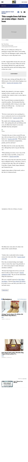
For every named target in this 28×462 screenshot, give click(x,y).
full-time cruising (15, 121)
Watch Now (24, 2)
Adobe (7, 39)
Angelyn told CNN (12, 139)
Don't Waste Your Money (19, 281)
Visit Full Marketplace (21, 299)
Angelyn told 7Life (17, 118)
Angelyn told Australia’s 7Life (14, 83)
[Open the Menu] (2, 2)
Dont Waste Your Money (8, 12)
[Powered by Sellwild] (24, 378)
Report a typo (5, 290)
